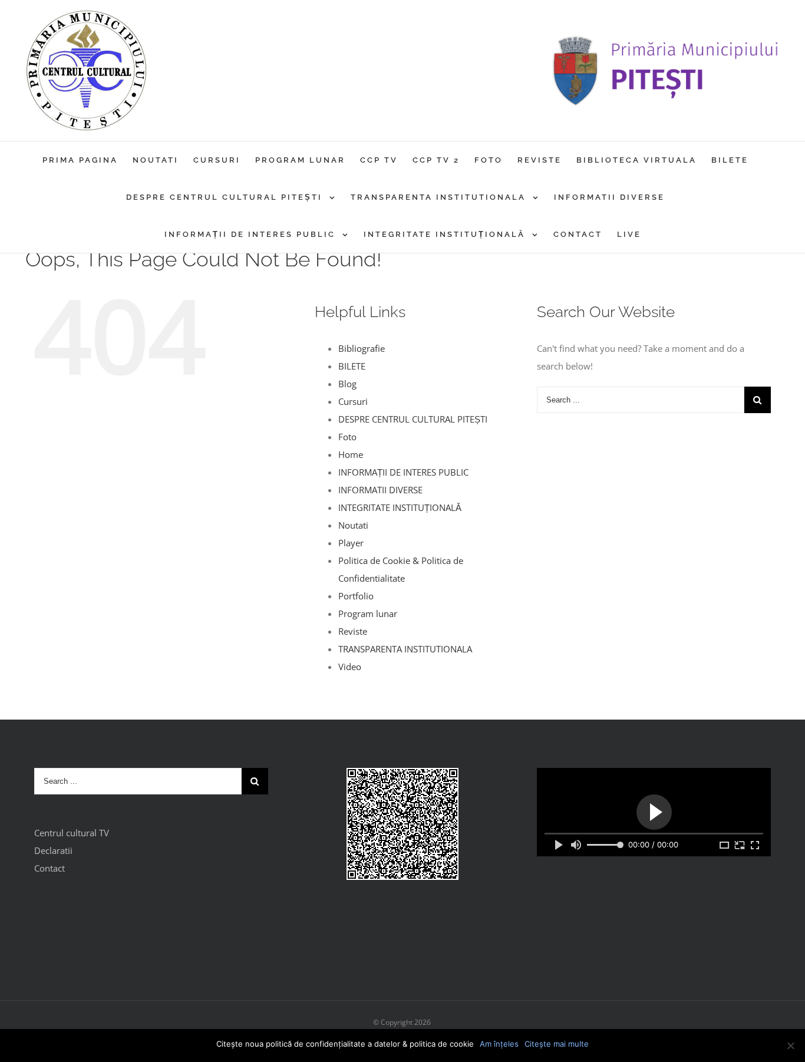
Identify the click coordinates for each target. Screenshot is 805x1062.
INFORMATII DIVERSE (380, 490)
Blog (347, 384)
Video (349, 666)
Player (351, 543)
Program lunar (367, 613)
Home (350, 454)
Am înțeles (499, 1043)
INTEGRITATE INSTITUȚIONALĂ (399, 507)
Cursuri (353, 401)
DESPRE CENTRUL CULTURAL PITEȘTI (412, 419)
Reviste (352, 631)
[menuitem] (87, 160)
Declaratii (53, 850)
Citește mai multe (556, 1043)
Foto (347, 437)
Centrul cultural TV (71, 833)
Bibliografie (361, 348)
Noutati (353, 525)
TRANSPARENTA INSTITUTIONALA (405, 649)
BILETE (351, 366)
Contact (49, 868)
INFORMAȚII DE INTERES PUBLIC (403, 472)
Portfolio (356, 596)
